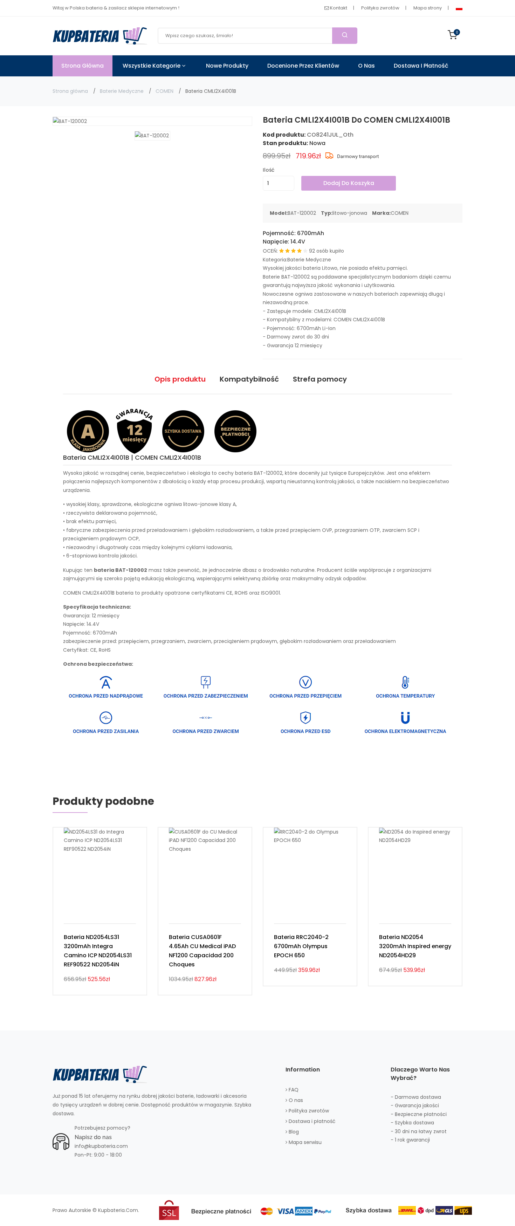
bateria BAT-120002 (258, 473)
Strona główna (70, 91)
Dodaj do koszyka (348, 183)
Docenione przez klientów (303, 66)
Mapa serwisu (304, 1142)
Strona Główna (82, 66)
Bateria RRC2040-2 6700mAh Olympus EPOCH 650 (301, 946)
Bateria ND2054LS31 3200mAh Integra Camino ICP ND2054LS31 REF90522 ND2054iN (98, 950)
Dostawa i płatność (421, 66)
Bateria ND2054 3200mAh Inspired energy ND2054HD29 (415, 946)
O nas (366, 66)
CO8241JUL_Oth (330, 135)
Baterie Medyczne (122, 91)
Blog (293, 1131)
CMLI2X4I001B (330, 311)
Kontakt (338, 8)
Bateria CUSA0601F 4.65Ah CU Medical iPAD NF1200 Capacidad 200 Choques (202, 950)
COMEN (164, 91)
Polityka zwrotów (380, 8)
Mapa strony (427, 8)
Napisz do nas (93, 1137)
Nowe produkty (227, 66)
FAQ (292, 1089)
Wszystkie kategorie (152, 66)
